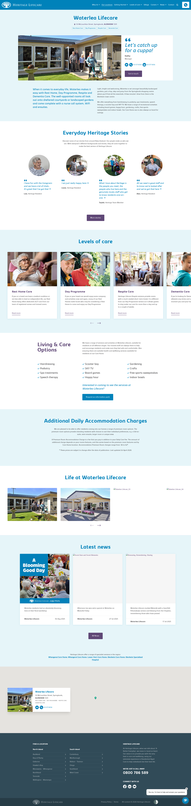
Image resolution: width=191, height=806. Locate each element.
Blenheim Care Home (116, 657)
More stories (95, 218)
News (162, 5)
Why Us (95, 5)
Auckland (36, 754)
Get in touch (133, 74)
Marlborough (75, 758)
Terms (116, 802)
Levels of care (135, 5)
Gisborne (36, 762)
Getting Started (120, 5)
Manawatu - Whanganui (42, 769)
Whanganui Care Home (57, 657)
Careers (154, 5)
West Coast (74, 773)
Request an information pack (98, 397)
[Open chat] (185, 800)
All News (95, 636)
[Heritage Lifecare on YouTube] (134, 786)
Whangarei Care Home (77, 657)
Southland (74, 769)
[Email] (126, 65)
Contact (171, 5)
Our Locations (107, 5)
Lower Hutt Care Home (97, 657)
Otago (72, 765)
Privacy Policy (106, 802)
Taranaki (36, 776)
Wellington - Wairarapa (42, 780)
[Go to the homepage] (22, 5)
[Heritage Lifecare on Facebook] (125, 786)
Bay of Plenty (38, 758)
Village (146, 5)
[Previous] (92, 323)
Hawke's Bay (38, 765)
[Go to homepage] (48, 802)
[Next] (99, 323)
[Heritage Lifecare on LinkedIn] (129, 786)
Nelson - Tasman (76, 762)
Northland (37, 773)
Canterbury (74, 754)
